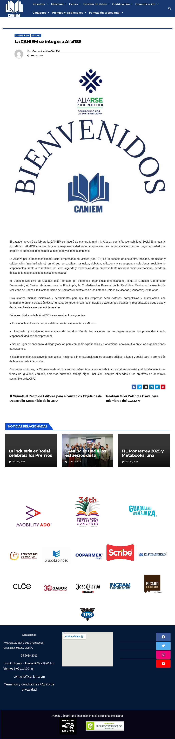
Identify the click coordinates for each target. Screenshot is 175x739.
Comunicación (22, 35)
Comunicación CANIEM (46, 51)
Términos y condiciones (21, 684)
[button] (169, 8)
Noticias (36, 35)
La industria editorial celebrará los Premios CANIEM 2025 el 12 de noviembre (30, 457)
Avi (44, 684)
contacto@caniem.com (29, 676)
